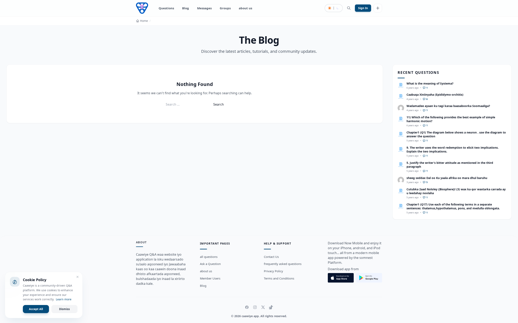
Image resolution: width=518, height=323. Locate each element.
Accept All (36, 309)
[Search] (348, 8)
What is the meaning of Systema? (430, 83)
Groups (225, 8)
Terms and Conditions (279, 278)
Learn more (63, 299)
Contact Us (271, 257)
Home (144, 21)
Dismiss (64, 309)
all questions (209, 257)
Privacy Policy (273, 271)
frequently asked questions (282, 264)
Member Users (210, 278)
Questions (166, 8)
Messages (204, 8)
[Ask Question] (378, 8)
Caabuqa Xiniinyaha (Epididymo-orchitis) (435, 94)
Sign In (363, 8)
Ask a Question (210, 264)
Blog (185, 8)
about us (245, 8)
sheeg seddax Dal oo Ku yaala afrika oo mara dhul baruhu (447, 178)
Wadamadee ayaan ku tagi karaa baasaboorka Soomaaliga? (448, 106)
